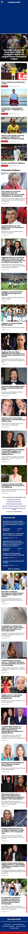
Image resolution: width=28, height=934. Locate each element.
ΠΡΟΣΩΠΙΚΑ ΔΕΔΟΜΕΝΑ (8, 926)
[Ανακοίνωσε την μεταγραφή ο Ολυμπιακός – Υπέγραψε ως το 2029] (14, 97)
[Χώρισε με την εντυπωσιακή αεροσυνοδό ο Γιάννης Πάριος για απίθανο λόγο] (14, 407)
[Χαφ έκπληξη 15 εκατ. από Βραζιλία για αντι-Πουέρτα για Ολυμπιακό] (14, 215)
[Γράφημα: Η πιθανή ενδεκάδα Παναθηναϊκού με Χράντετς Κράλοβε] (14, 281)
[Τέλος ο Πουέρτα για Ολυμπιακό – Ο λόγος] (14, 71)
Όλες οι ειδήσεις (14, 569)
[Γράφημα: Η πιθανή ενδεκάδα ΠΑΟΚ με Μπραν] (14, 313)
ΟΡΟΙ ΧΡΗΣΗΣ (7, 924)
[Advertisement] (14, 19)
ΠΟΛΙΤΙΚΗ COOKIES (21, 926)
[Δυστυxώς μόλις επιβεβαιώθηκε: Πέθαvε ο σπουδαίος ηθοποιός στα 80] (14, 376)
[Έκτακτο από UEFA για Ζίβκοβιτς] (14, 152)
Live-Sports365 (14, 919)
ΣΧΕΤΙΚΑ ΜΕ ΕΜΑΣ (14, 928)
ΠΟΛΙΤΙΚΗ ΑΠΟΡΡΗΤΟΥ (18, 924)
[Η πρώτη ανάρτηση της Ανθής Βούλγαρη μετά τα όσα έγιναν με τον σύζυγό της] (14, 473)
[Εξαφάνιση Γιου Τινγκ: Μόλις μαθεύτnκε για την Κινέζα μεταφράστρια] (14, 684)
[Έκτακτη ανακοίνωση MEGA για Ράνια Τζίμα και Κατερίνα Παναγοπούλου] (14, 752)
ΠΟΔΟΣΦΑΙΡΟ (4, 86)
